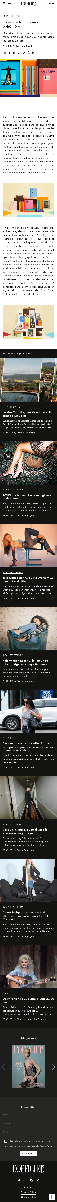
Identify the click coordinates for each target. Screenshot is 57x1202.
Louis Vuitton (21, 157)
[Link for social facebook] (25, 1180)
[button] (54, 1067)
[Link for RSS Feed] (38, 1180)
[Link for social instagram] (31, 1180)
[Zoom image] (28, 200)
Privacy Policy (45, 1146)
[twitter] (23, 53)
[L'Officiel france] (28, 4)
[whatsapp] (28, 53)
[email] (5, 53)
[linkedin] (19, 53)
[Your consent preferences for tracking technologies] (52, 1197)
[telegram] (33, 53)
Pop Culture (11, 16)
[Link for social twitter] (18, 1180)
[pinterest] (14, 53)
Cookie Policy (28, 1196)
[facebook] (9, 53)
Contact (28, 1187)
